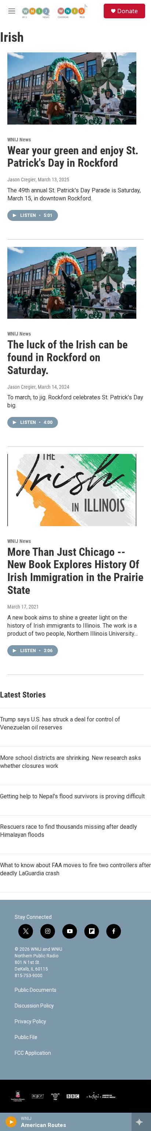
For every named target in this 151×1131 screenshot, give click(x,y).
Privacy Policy (30, 1021)
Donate (127, 11)
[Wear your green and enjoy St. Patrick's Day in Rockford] (71, 88)
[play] (11, 1122)
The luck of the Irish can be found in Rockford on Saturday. (67, 357)
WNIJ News (19, 140)
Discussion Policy (34, 1006)
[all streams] (141, 1122)
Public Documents (35, 990)
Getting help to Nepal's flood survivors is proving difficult (72, 796)
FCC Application (33, 1053)
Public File (26, 1037)
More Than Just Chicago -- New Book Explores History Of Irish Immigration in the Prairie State (75, 571)
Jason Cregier (21, 179)
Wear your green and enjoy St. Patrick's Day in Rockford (73, 157)
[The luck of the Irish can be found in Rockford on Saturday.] (71, 283)
